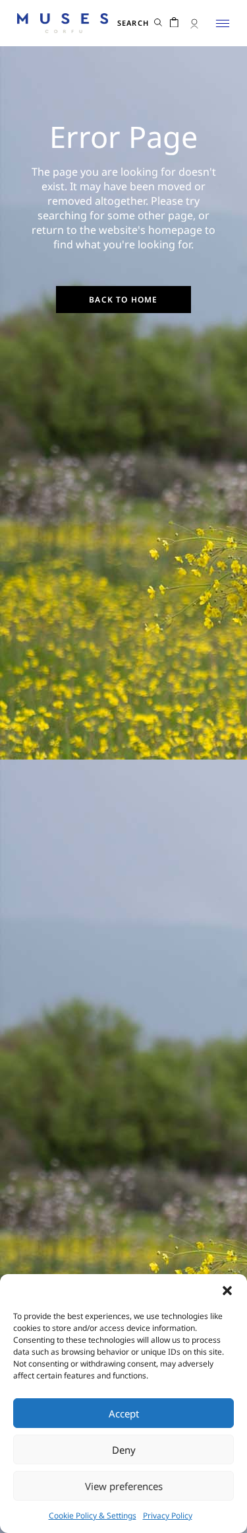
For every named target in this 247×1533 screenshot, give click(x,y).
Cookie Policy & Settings (92, 1515)
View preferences (124, 1486)
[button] (227, 1290)
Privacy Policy (167, 1515)
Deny (124, 1449)
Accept (124, 1413)
